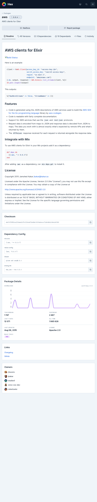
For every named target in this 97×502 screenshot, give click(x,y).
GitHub (7, 356)
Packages (7, 13)
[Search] (86, 4)
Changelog (8, 352)
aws (4, 17)
